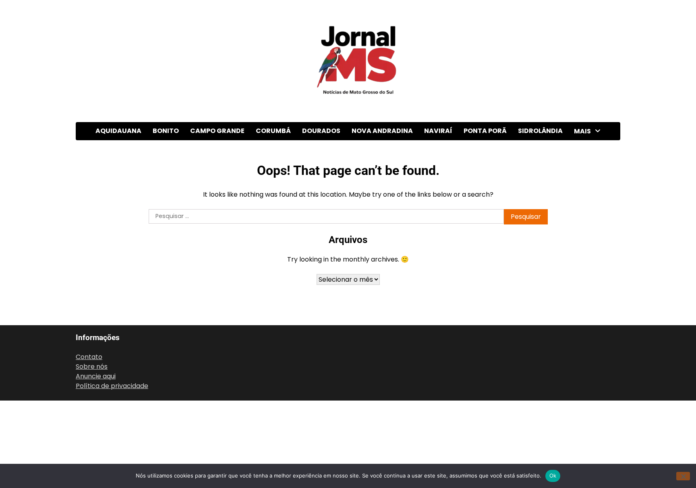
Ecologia (588, 214)
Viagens (587, 462)
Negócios (589, 346)
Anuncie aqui (96, 376)
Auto (582, 165)
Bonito (166, 130)
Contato (89, 356)
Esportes (589, 264)
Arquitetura (593, 148)
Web (582, 446)
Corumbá (273, 130)
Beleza (585, 181)
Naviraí (438, 130)
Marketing (591, 313)
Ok (553, 475)
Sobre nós (92, 366)
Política (587, 396)
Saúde (584, 412)
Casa (583, 198)
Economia (590, 231)
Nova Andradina (382, 130)
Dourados (321, 130)
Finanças (589, 280)
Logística (589, 297)
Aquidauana (118, 130)
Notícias (588, 363)
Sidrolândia (540, 130)
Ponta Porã (485, 130)
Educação (590, 247)
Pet (580, 379)
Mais (582, 131)
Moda (583, 330)
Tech (583, 429)
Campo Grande (217, 130)
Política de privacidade (112, 385)
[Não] (683, 476)
